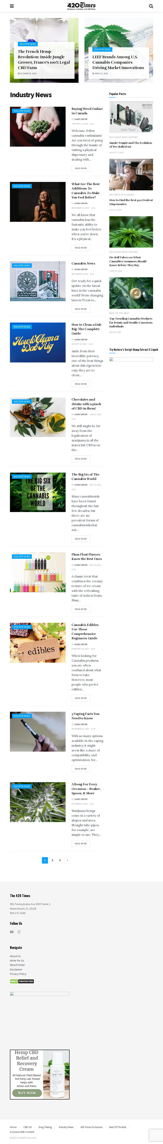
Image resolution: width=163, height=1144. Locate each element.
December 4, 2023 (80, 274)
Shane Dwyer (80, 119)
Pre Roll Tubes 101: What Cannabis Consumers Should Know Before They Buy (127, 261)
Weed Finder (17, 965)
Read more (81, 168)
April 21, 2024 (101, 73)
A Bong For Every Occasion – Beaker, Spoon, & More (86, 788)
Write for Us (17, 960)
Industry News (28, 44)
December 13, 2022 (80, 728)
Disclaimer (16, 969)
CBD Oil (27, 1127)
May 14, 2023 (95, 565)
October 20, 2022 (80, 803)
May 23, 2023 (95, 485)
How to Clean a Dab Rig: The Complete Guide (86, 329)
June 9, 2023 (95, 414)
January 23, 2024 (80, 123)
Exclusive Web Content (123, 137)
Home (13, 1127)
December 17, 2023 (80, 208)
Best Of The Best (119, 313)
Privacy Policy (18, 974)
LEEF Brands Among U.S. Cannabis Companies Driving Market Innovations (118, 62)
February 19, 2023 (80, 649)
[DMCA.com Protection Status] (22, 981)
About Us (15, 956)
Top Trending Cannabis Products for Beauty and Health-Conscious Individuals (130, 322)
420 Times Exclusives (121, 195)
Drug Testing (45, 1127)
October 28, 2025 (28, 73)
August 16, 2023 (79, 344)
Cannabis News (83, 264)
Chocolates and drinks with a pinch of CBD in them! (86, 404)
